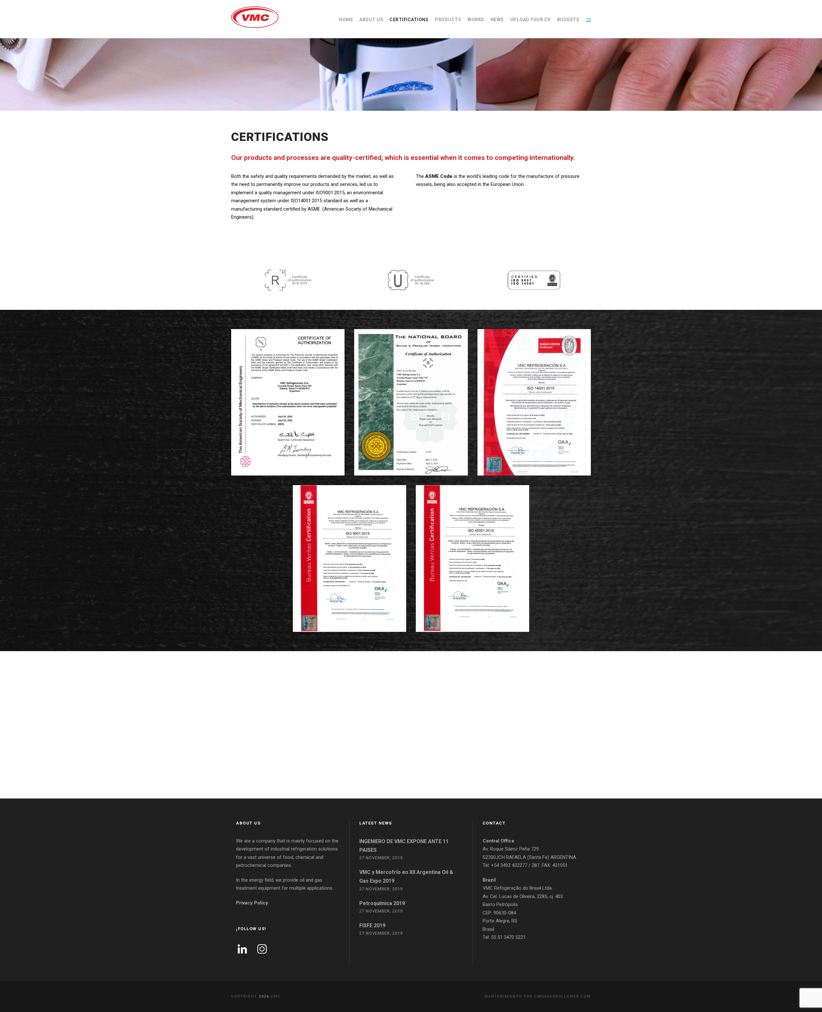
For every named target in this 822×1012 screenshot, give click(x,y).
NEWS (497, 19)
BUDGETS (568, 19)
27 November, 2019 (381, 857)
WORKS (476, 19)
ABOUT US (371, 19)
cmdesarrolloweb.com (562, 996)
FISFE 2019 (372, 925)
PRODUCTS (448, 19)
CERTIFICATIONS (408, 19)
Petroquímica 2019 (382, 903)
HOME (346, 19)
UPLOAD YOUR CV (530, 19)
